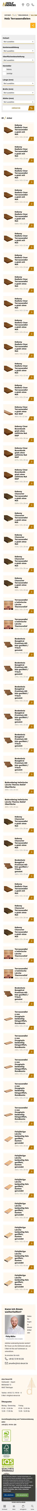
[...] (14, 15)
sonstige (9, 73)
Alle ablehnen (8, 1495)
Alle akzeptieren (22, 1495)
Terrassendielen (23, 15)
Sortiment (4, 1507)
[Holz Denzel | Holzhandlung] (9, 4)
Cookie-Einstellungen (18, 1502)
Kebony (9, 69)
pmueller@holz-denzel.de (18, 1363)
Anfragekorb (23, 1507)
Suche (32, 1507)
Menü (13, 1507)
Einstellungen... (7, 1498)
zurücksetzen (16, 108)
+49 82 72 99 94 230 (16, 1359)
